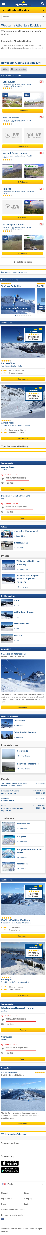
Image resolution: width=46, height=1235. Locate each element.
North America (7, 84)
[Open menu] (3, 3)
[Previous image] (3, 300)
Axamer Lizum (8, 467)
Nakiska (6, 189)
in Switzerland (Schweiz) (21, 425)
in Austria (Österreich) (22, 923)
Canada (16, 84)
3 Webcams (23, 111)
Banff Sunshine (10, 117)
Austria (4, 470)
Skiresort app (7, 1156)
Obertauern (6, 1037)
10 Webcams (23, 146)
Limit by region (19, 69)
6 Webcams (23, 218)
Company (28, 1198)
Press (3, 1204)
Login (26, 1204)
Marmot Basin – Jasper (14, 153)
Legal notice (6, 1198)
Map (6, 69)
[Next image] (43, 300)
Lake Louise (8, 82)
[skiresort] (23, 3)
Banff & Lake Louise (16, 86)
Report (22, 489)
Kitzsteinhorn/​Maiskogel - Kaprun (17, 1008)
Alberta (23, 84)
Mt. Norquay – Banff (13, 225)
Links (26, 1193)
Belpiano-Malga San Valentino (15, 496)
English (10, 1184)
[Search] (42, 3)
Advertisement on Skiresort (13, 1210)
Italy (2, 499)
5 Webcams (23, 253)
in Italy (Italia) (17, 366)
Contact (4, 1193)
